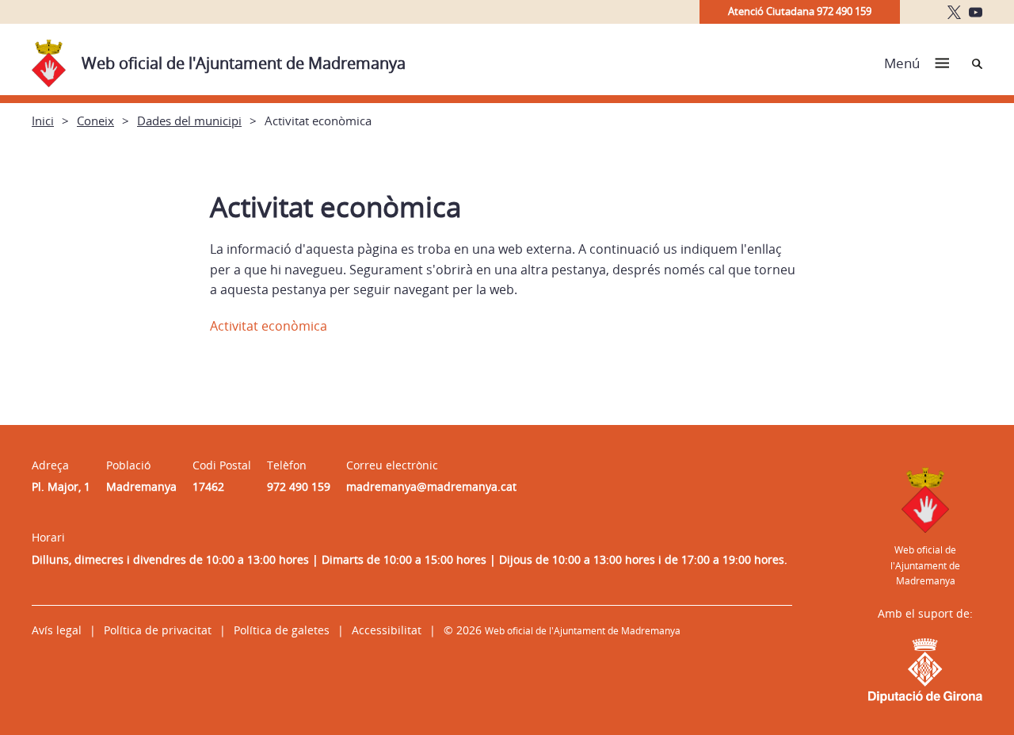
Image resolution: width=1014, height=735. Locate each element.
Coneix (95, 120)
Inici (43, 120)
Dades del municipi (189, 120)
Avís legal (57, 629)
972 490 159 (298, 486)
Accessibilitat (386, 629)
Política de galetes (282, 629)
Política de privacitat (158, 629)
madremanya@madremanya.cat (431, 486)
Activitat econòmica (268, 326)
